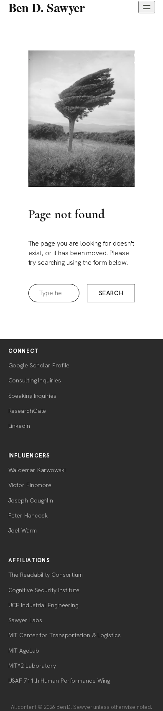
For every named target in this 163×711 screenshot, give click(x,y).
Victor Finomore (30, 485)
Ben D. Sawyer (46, 7)
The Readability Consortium (45, 574)
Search (111, 293)
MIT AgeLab (23, 650)
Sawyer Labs (25, 620)
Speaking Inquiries (32, 395)
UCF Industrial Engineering (43, 605)
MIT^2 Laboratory (32, 665)
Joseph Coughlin (30, 500)
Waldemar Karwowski (37, 470)
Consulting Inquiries (34, 380)
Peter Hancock (28, 515)
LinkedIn (19, 426)
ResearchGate (27, 411)
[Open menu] (146, 7)
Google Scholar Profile (39, 365)
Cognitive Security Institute (43, 590)
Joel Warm (22, 530)
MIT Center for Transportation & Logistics (64, 635)
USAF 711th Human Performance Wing (59, 680)
